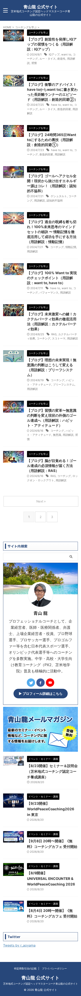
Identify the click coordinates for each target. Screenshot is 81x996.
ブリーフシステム (64, 384)
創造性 (61, 58)
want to (66, 54)
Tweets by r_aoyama (19, 945)
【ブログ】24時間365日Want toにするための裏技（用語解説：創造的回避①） (51, 140)
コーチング (57, 247)
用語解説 (60, 154)
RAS (53, 334)
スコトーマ (58, 338)
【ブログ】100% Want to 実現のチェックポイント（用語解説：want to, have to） (52, 278)
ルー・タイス (47, 58)
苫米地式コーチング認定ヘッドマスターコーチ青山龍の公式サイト (40, 983)
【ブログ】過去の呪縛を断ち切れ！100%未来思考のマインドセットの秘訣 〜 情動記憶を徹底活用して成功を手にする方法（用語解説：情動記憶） (51, 232)
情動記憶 (70, 247)
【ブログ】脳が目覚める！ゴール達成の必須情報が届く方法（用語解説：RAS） (51, 466)
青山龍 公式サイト (40, 6)
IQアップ (54, 54)
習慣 (34, 63)
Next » (41, 501)
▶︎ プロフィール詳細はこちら (41, 693)
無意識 (57, 434)
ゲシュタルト (59, 196)
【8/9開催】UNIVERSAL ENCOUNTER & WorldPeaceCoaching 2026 (51, 878)
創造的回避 (64, 109)
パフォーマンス (48, 292)
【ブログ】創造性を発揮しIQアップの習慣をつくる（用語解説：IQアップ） (52, 44)
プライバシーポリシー (54, 968)
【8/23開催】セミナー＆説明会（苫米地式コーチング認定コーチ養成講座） (52, 771)
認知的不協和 (55, 200)
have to (56, 104)
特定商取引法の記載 (25, 968)
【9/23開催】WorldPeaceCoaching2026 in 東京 (50, 809)
